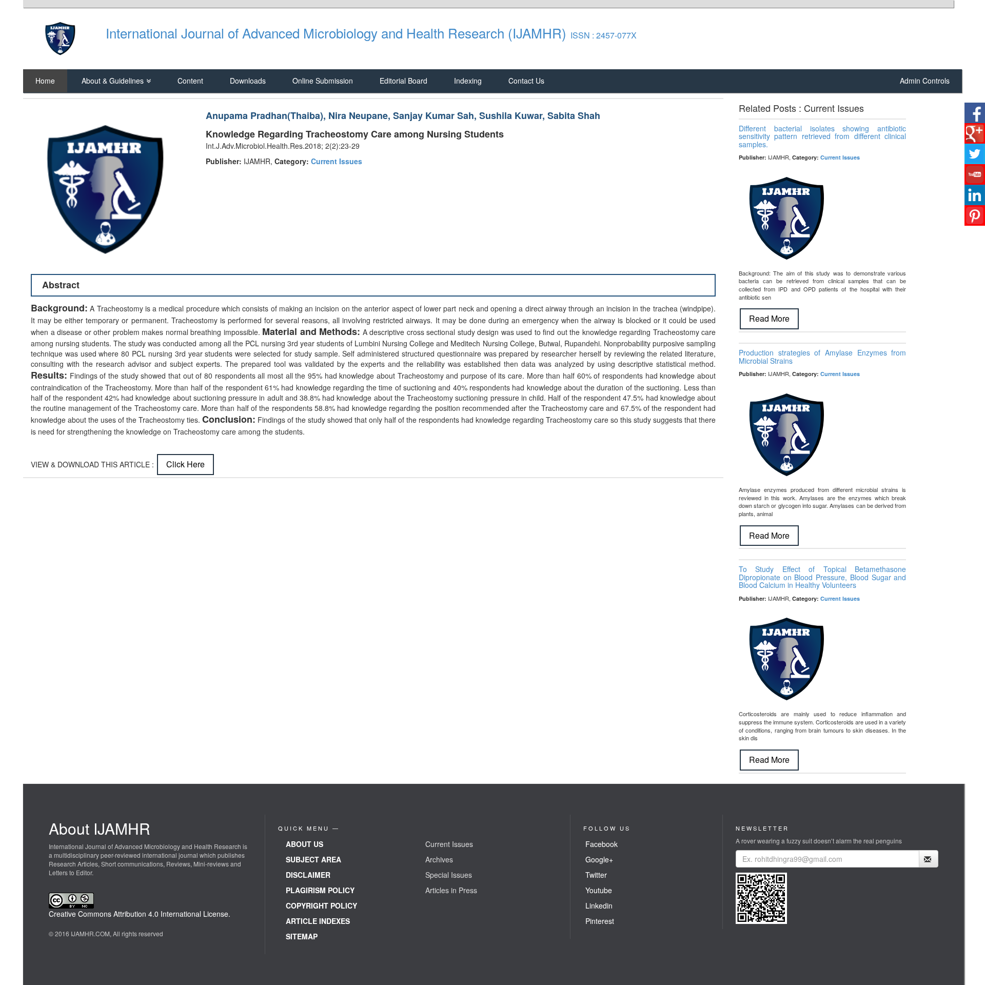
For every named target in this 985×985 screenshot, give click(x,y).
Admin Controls (925, 80)
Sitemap (302, 936)
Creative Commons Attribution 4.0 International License (138, 914)
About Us (304, 844)
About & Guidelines (113, 80)
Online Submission (322, 80)
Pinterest (599, 921)
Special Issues (448, 875)
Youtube (598, 890)
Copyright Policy (321, 905)
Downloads (248, 80)
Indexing (468, 80)
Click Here (185, 464)
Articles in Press (451, 890)
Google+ (599, 859)
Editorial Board (403, 80)
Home (45, 80)
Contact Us (526, 80)
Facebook (601, 844)
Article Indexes (318, 921)
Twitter (596, 875)
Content (190, 80)
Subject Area (313, 859)
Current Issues (336, 161)
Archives (439, 859)
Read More (769, 318)
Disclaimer (308, 875)
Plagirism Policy (320, 890)
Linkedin (599, 905)
